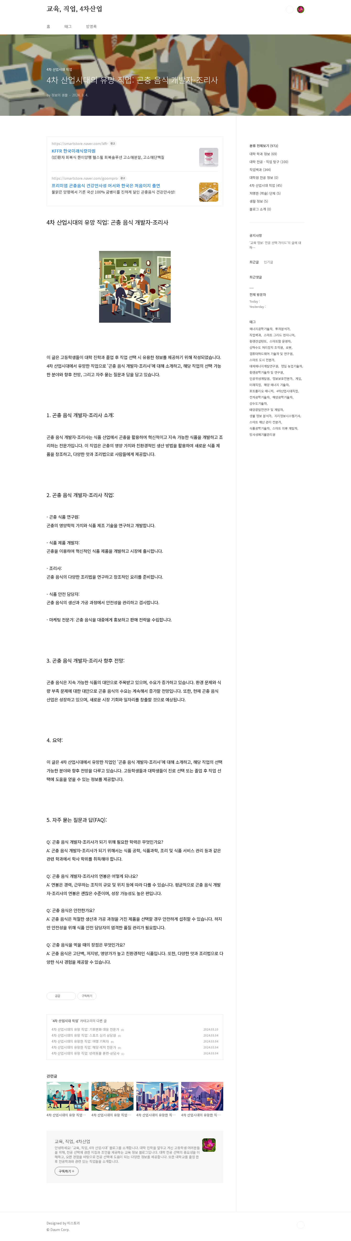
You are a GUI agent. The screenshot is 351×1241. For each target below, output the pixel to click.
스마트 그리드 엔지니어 (279, 335)
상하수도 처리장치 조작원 (266, 347)
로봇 (289, 347)
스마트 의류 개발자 (284, 428)
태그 (68, 26)
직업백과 (260, 169)
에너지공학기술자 (261, 329)
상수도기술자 (258, 403)
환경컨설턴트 (258, 341)
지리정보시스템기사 (287, 416)
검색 (289, 9)
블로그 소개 (260, 209)
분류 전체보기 (264, 145)
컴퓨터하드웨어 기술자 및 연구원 (271, 353)
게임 (298, 378)
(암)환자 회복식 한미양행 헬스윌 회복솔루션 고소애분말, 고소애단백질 (108, 157)
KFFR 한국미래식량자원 (74, 151)
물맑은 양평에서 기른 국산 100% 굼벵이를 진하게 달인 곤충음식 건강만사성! (113, 191)
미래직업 (255, 384)
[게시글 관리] (71, 996)
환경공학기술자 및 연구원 (266, 372)
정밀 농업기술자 (291, 366)
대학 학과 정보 (263, 153)
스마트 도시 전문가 (262, 360)
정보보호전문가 (282, 378)
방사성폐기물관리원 (262, 434)
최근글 (254, 262)
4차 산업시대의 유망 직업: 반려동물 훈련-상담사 (85, 1053)
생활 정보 (259, 201)
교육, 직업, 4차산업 (74, 9)
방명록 (91, 26)
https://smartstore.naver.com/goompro (85, 178)
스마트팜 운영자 (280, 341)
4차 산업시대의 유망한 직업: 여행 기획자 (80, 1041)
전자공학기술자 (260, 397)
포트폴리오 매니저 (261, 391)
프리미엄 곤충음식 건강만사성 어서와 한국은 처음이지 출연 (106, 185)
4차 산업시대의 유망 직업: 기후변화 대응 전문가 (85, 1029)
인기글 (268, 262)
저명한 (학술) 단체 (265, 193)
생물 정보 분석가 (260, 416)
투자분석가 (282, 329)
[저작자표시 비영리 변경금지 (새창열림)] (102, 996)
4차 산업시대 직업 (65, 1020)
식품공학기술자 (260, 428)
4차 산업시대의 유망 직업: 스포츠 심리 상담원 (84, 1035)
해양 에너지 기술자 (276, 384)
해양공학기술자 (282, 397)
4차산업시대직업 (287, 391)
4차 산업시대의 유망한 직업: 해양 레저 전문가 (84, 1047)
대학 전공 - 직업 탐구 (269, 161)
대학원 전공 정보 (264, 177)
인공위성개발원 (260, 378)
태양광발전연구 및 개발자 (266, 409)
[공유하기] (65, 996)
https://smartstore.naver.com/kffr (80, 144)
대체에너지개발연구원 (264, 366)
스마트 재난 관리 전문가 (265, 422)
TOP (300, 1225)
